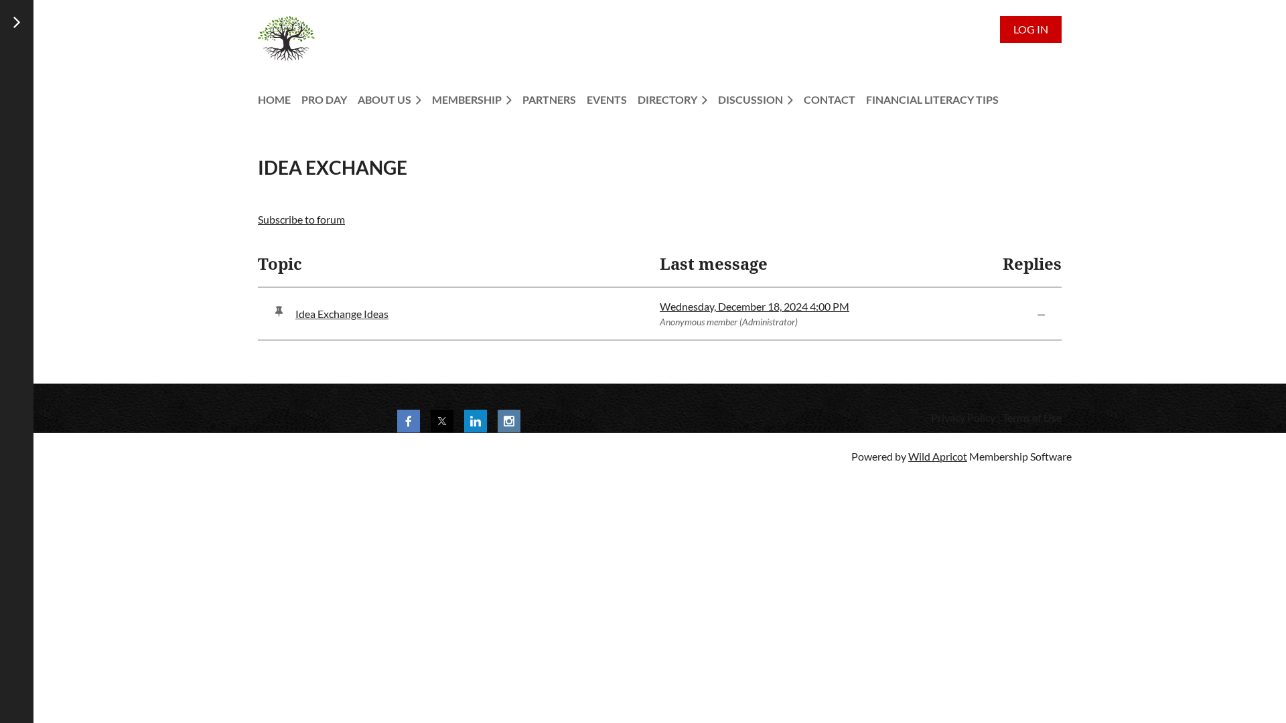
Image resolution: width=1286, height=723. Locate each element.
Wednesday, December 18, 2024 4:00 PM (754, 306)
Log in (1030, 29)
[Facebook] (408, 421)
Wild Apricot (937, 456)
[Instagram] (509, 421)
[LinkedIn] (475, 421)
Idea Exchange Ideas (341, 313)
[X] (442, 421)
